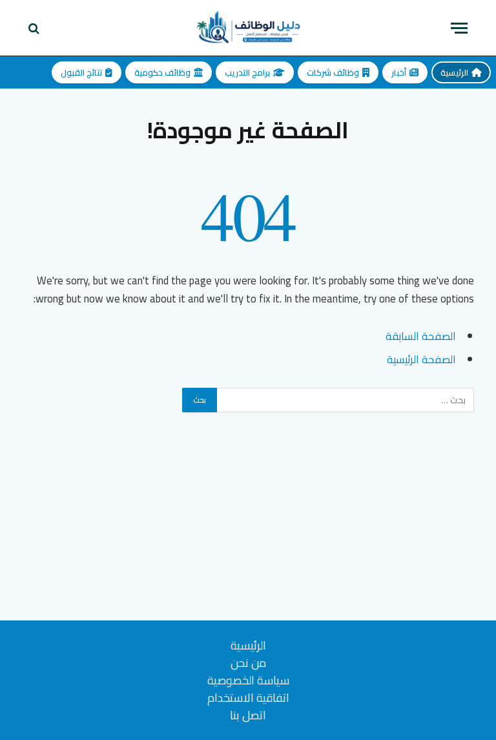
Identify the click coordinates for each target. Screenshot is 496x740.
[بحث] (35, 28)
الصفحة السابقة (421, 336)
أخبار (398, 72)
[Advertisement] (248, 529)
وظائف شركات (333, 72)
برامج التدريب (247, 72)
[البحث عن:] (345, 400)
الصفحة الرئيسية (421, 359)
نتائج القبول (81, 72)
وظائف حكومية (162, 72)
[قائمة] (459, 28)
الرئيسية (454, 72)
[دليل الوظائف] (248, 28)
